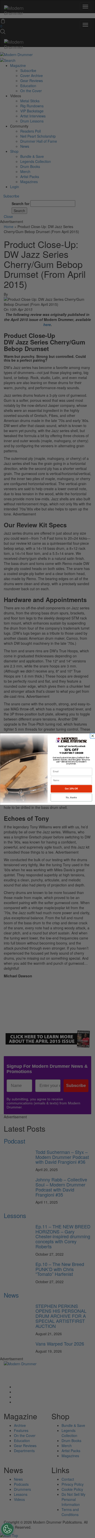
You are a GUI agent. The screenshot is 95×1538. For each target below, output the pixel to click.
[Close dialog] (93, 735)
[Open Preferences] (7, 1529)
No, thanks (71, 797)
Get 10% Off (71, 788)
